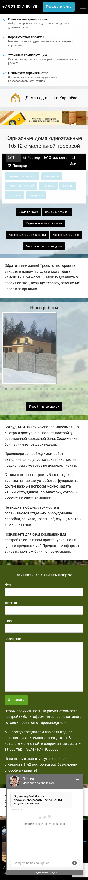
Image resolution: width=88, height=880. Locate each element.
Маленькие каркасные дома (44, 246)
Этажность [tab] (57, 157)
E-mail (9, 621)
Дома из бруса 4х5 (57, 212)
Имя (8, 584)
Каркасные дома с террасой (44, 223)
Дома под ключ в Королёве (51, 97)
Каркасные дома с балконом (27, 235)
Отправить (16, 700)
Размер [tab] (33, 157)
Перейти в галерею (43, 407)
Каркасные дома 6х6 (66, 235)
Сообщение (13, 639)
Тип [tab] (15, 157)
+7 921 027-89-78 (19, 6)
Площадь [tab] (20, 166)
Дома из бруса (28, 212)
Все (73, 163)
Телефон (11, 603)
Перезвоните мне (58, 7)
